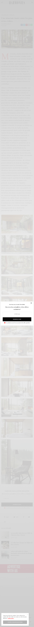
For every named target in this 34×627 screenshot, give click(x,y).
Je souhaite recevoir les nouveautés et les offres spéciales (18, 322)
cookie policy (11, 618)
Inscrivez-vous (17, 319)
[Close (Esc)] (31, 304)
